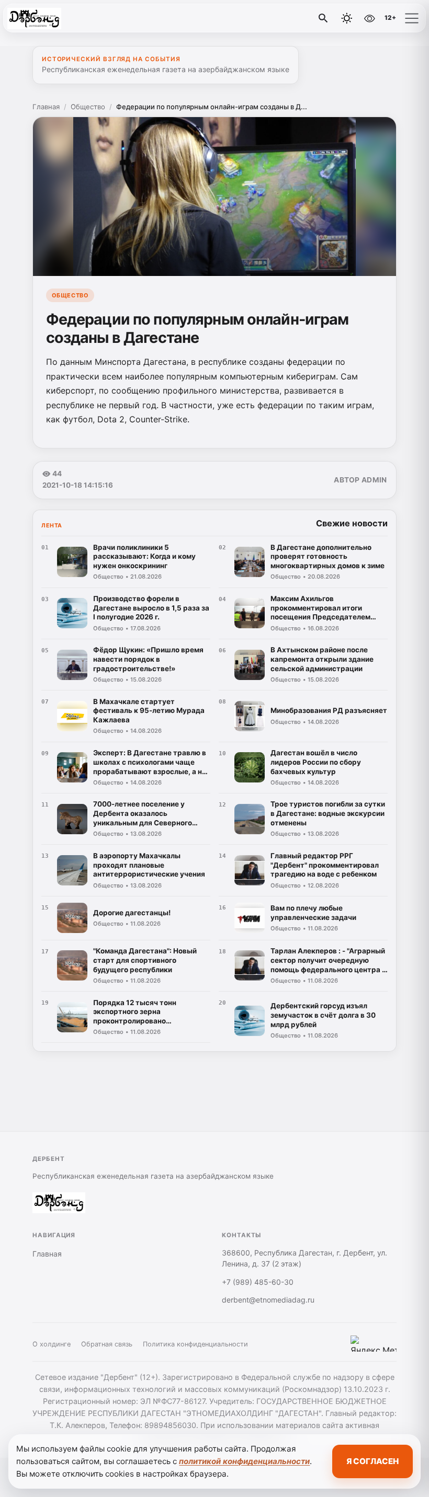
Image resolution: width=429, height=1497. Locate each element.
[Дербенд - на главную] (51, 18)
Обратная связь (106, 1344)
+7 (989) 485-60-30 (257, 1281)
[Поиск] (323, 18)
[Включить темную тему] (347, 18)
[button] (412, 18)
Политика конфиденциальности (195, 1344)
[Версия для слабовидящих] (369, 18)
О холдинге (51, 1344)
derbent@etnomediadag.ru (268, 1299)
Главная (46, 106)
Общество (88, 106)
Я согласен (372, 1461)
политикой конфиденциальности (244, 1461)
